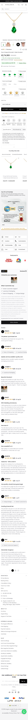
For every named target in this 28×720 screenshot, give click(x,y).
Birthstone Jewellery (6, 663)
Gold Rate (3, 634)
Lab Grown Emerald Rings (7, 643)
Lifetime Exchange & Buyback (8, 631)
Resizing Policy (5, 580)
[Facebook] (9, 692)
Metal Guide (23, 89)
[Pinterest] (15, 692)
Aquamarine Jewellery (7, 656)
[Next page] (18, 570)
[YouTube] (12, 692)
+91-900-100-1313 (7, 593)
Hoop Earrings (4, 666)
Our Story (3, 611)
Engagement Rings (6, 658)
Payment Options (5, 629)
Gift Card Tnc (4, 591)
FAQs (2, 588)
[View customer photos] (14, 280)
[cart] (26, 5)
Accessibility (5, 713)
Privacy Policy (13, 713)
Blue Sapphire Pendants (7, 648)
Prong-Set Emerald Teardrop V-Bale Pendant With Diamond (10, 177)
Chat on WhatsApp (8, 598)
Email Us (5, 596)
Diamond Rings (5, 641)
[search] (2, 9)
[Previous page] (10, 570)
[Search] (19, 5)
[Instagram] (18, 692)
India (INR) (14, 705)
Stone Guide (23, 71)
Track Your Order (5, 585)
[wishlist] (20, 49)
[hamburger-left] (2, 5)
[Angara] (9, 4)
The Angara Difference (7, 624)
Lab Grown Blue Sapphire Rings (9, 646)
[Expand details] (14, 147)
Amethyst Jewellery (6, 653)
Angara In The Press (6, 616)
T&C (18, 713)
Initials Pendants (5, 661)
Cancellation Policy (6, 583)
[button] (14, 27)
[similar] (26, 49)
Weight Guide (22, 81)
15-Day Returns (5, 578)
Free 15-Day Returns (17, 1)
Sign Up (23, 681)
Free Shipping (9, 1)
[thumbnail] (3, 44)
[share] (23, 49)
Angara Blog (4, 614)
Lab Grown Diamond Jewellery (9, 651)
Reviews (3, 327)
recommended (6, 154)
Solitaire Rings (4, 668)
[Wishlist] (22, 5)
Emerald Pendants (17, 154)
